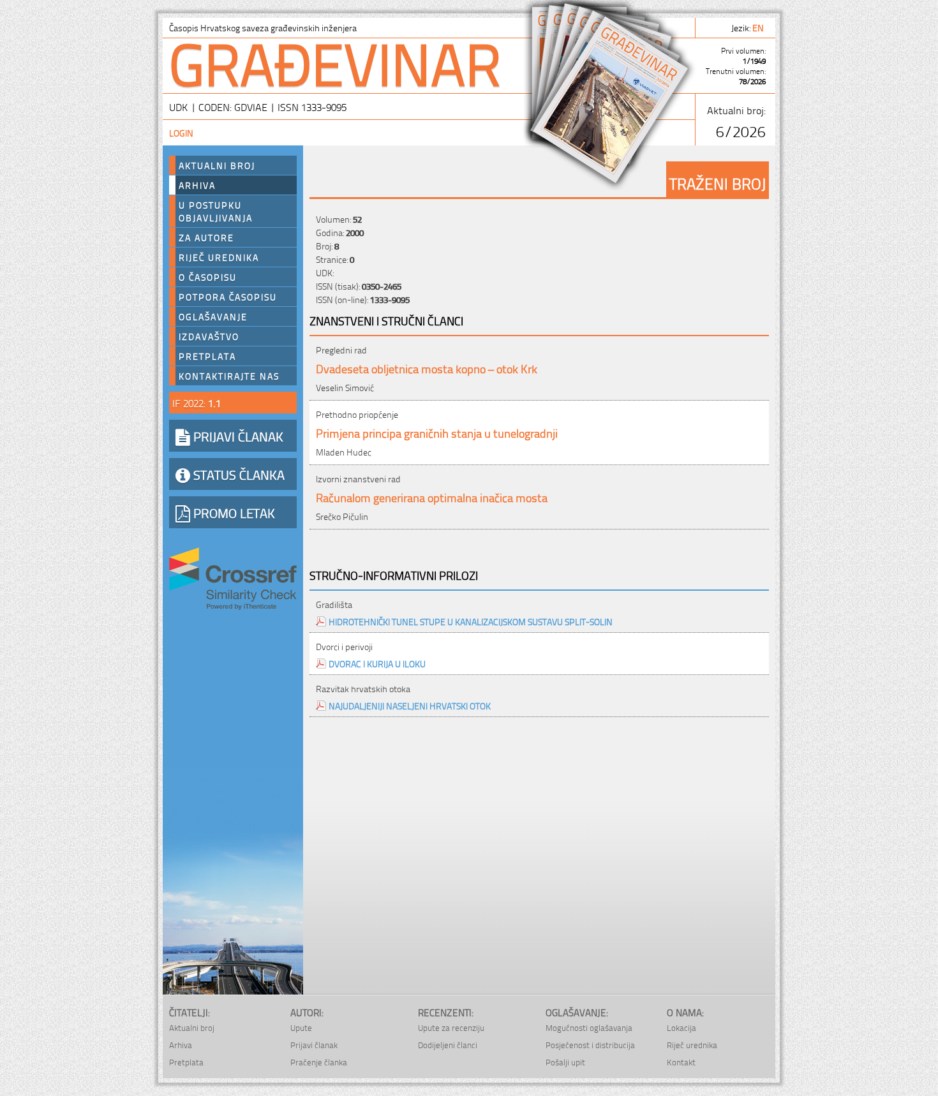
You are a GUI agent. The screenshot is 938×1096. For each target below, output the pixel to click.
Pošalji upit (565, 1062)
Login (181, 132)
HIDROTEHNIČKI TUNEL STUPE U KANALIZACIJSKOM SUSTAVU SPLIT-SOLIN (471, 621)
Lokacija (681, 1027)
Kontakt (681, 1062)
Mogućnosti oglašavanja (589, 1027)
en (759, 27)
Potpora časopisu (228, 296)
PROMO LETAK (232, 512)
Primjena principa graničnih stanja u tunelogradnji (437, 432)
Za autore (206, 237)
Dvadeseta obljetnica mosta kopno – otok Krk (426, 367)
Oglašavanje (213, 316)
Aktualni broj (217, 165)
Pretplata (207, 356)
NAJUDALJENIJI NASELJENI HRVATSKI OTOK (410, 705)
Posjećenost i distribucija (590, 1045)
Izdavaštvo (209, 336)
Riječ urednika (219, 257)
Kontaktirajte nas (229, 375)
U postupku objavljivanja (216, 211)
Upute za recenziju (451, 1027)
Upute (301, 1027)
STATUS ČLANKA (237, 474)
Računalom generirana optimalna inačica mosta (431, 496)
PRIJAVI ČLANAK (236, 435)
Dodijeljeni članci (447, 1045)
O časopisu (208, 276)
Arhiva (197, 185)
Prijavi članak (314, 1045)
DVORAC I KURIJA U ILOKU (377, 663)
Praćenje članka (318, 1062)
